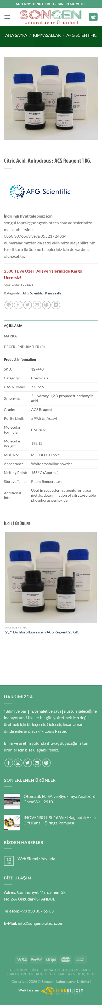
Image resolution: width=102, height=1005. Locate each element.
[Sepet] (93, 17)
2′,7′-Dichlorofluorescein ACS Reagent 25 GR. (42, 632)
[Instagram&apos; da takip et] (18, 763)
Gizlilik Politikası (26, 970)
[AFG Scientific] (40, 191)
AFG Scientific (81, 35)
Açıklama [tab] (13, 326)
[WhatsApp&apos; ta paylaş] (8, 305)
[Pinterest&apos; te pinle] (46, 305)
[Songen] (51, 16)
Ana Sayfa (16, 35)
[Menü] (7, 16)
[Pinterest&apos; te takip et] (46, 763)
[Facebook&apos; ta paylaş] (18, 305)
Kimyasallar (47, 35)
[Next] (23, 145)
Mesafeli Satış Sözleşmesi (67, 970)
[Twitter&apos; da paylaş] (27, 305)
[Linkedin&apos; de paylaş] (56, 305)
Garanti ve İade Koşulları (31, 974)
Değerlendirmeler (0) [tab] (24, 347)
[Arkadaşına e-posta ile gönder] (37, 305)
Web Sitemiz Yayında (36, 858)
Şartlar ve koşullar (77, 974)
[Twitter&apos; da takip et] (27, 763)
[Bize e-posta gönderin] (37, 763)
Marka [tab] (10, 336)
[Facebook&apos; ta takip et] (8, 763)
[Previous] (9, 145)
